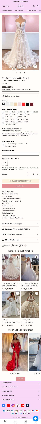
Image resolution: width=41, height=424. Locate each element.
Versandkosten (6, 89)
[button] (4, 6)
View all (20, 378)
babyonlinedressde (23, 417)
